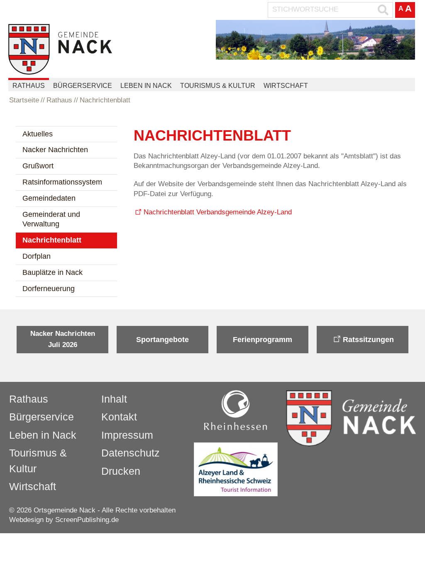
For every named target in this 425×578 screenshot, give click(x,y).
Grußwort (38, 166)
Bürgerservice (82, 85)
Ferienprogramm (262, 339)
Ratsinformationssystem (62, 182)
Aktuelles (37, 134)
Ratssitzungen (368, 339)
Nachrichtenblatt (51, 240)
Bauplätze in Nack (52, 272)
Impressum (127, 435)
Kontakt (119, 417)
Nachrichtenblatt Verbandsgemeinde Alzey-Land (218, 212)
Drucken (120, 471)
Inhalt (114, 399)
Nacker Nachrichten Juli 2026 (62, 339)
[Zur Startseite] (60, 49)
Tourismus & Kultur (217, 85)
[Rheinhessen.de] (235, 410)
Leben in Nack (146, 85)
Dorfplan (36, 256)
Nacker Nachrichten (55, 150)
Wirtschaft (286, 85)
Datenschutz (130, 453)
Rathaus (28, 85)
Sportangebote (162, 339)
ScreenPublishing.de (87, 520)
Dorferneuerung (48, 288)
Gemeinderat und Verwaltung (51, 219)
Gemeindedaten (49, 198)
